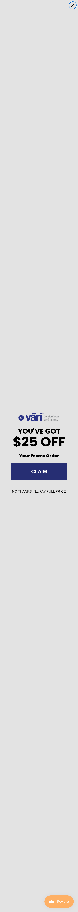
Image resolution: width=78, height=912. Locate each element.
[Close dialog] (72, 5)
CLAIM (39, 471)
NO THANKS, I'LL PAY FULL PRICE (39, 491)
